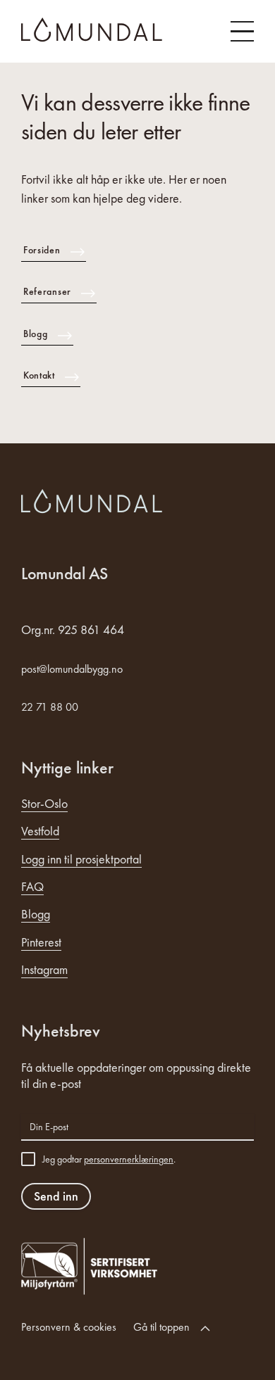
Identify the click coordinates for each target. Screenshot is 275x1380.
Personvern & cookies (68, 1326)
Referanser (47, 291)
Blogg (35, 333)
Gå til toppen (161, 1326)
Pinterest (41, 942)
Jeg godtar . (109, 1159)
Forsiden (42, 249)
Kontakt (39, 375)
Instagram (44, 969)
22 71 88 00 (49, 707)
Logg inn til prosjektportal (81, 859)
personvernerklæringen (128, 1159)
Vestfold (40, 831)
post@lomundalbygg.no (72, 668)
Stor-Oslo (44, 803)
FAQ (32, 886)
